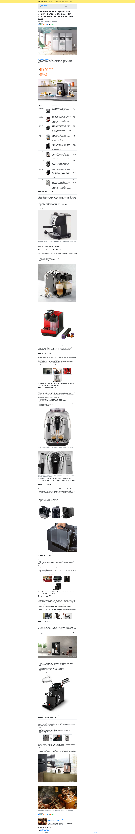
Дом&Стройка (43, 1)
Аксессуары (46, 830)
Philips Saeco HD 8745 (44, 70)
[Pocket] (46, 24)
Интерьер (41, 5)
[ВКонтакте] (38, 24)
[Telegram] (41, 24)
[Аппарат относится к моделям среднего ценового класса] (57, 647)
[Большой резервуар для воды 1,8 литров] (57, 537)
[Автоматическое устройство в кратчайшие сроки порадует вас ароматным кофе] (56, 512)
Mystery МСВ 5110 (44, 66)
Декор (41, 830)
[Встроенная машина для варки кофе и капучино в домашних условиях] (57, 41)
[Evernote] (52, 24)
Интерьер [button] (51, 1)
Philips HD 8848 (43, 75)
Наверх (95, 832)
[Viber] (44, 24)
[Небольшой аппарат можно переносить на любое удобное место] (57, 90)
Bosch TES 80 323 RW (44, 77)
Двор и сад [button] (72, 1)
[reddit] (50, 24)
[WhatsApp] (40, 24)
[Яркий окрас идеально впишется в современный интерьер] (57, 324)
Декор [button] (63, 1)
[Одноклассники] (43, 24)
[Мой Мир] (47, 24)
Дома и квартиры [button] (57, 1)
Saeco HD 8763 (43, 73)
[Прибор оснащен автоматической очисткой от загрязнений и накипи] (55, 694)
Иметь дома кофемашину (43, 58)
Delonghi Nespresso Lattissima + (47, 68)
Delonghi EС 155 (43, 74)
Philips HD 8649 (43, 69)
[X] (49, 24)
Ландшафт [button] (67, 1)
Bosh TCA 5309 (43, 72)
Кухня (45, 5)
